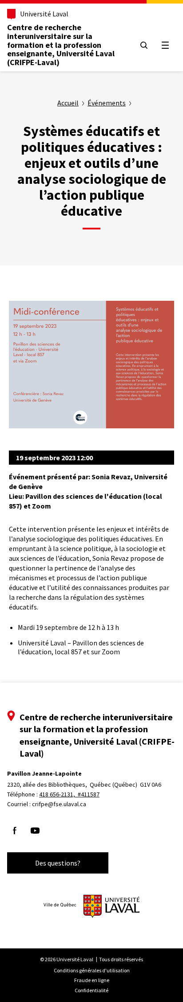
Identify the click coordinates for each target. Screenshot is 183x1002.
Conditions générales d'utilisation (92, 970)
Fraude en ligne (91, 980)
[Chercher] (144, 45)
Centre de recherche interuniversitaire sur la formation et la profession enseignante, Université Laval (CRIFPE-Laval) (61, 44)
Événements (107, 102)
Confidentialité (91, 990)
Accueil (68, 102)
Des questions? (57, 862)
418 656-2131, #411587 (69, 794)
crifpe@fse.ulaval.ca (59, 804)
